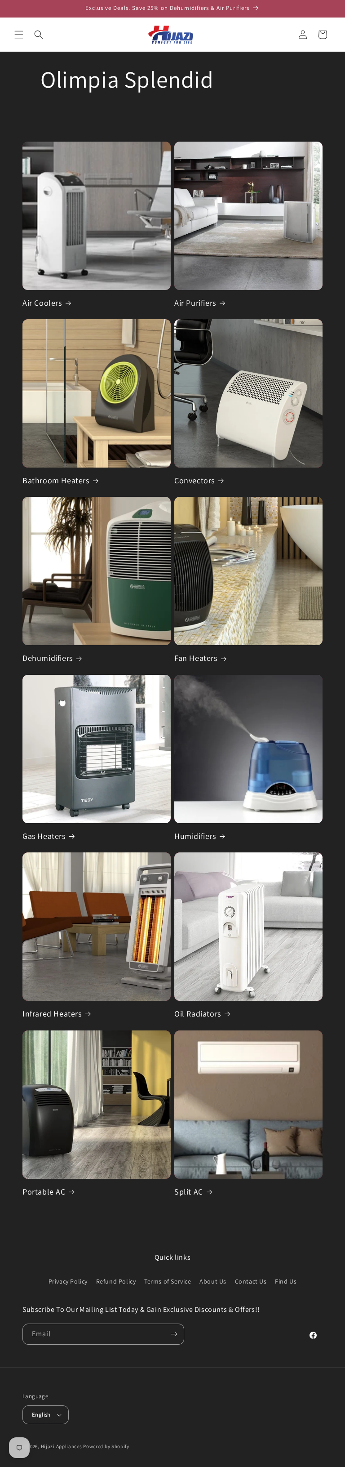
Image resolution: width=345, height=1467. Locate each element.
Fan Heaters (195, 658)
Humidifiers (195, 836)
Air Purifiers (195, 303)
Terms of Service (167, 1281)
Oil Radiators (197, 1013)
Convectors (194, 480)
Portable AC (44, 1191)
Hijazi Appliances (61, 1446)
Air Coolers (42, 303)
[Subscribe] (174, 1334)
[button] (19, 35)
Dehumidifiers (47, 658)
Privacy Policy (68, 1281)
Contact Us (251, 1281)
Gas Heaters (44, 836)
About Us (212, 1281)
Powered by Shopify (106, 1446)
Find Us (285, 1281)
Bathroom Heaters (55, 480)
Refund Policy (116, 1281)
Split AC (188, 1191)
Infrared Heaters (52, 1013)
